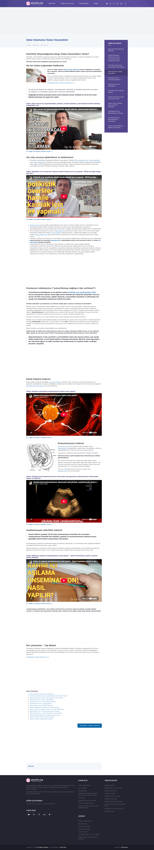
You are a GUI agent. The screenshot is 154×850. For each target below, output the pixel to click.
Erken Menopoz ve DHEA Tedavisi (41, 705)
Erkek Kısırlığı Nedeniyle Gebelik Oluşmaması (45, 715)
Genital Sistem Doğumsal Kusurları (41, 719)
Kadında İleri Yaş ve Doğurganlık (41, 703)
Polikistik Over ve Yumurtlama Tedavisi (43, 701)
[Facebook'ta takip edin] (114, 3)
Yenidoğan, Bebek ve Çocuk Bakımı (89, 834)
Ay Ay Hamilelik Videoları (85, 803)
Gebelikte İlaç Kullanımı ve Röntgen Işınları (115, 805)
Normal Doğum (83, 823)
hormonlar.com (38, 803)
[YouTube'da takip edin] (107, 3)
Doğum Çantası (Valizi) (85, 821)
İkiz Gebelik (81, 798)
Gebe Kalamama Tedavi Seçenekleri (42, 700)
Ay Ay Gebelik (82, 788)
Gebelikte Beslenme (110, 790)
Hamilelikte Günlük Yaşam (112, 796)
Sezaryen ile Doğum (84, 826)
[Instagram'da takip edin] (110, 3)
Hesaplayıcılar (82, 790)
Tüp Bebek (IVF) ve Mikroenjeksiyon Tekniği (44, 711)
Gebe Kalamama (109, 811)
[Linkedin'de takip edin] (117, 3)
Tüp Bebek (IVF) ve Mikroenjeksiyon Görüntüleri (46, 713)
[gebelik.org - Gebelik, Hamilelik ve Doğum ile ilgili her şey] (34, 3)
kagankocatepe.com (49, 803)
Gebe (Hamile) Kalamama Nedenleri (42, 694)
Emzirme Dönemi (83, 832)
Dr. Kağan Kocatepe (55, 787)
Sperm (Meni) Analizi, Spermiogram (42, 717)
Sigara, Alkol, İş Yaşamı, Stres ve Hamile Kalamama (47, 709)
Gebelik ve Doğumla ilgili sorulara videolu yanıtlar (88, 806)
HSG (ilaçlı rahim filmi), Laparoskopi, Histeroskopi (46, 698)
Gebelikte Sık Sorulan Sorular (87, 800)
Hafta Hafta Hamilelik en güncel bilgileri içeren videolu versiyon (87, 794)
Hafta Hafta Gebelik (84, 785)
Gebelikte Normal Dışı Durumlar (114, 808)
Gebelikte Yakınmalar (110, 798)
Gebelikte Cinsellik (109, 793)
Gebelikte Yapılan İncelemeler (113, 801)
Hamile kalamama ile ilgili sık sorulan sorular (44, 707)
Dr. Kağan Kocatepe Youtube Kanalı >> (39, 151)
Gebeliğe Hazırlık (109, 785)
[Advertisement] (77, 20)
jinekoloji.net (29, 803)
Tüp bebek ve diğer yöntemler (89, 725)
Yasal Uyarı (63, 847)
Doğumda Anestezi (84, 829)
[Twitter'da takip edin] (121, 3)
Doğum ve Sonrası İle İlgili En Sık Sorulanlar (88, 838)
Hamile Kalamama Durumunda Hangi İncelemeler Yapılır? (49, 696)
